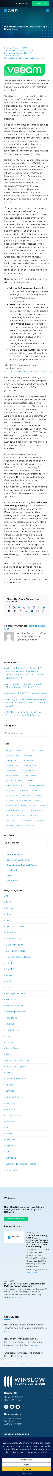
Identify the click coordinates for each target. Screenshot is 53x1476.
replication (23, 58)
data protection (27, 770)
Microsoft (11, 999)
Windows (11, 1158)
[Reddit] (24, 607)
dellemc (35, 775)
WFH (19, 825)
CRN (8, 920)
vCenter (10, 1121)
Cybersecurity (13, 938)
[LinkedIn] (29, 607)
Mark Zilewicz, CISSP (17, 48)
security (9, 815)
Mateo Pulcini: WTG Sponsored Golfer (26, 693)
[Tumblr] (14, 611)
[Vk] (26, 611)
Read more (31, 1272)
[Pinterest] (20, 611)
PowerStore (11, 805)
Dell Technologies (15, 951)
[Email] (37, 611)
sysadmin (11, 1109)
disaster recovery (14, 780)
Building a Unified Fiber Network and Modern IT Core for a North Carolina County (26, 702)
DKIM (9, 963)
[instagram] (6, 1407)
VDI (8, 1127)
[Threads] (9, 611)
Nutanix (10, 1042)
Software (11, 1091)
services (21, 815)
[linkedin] (17, 1407)
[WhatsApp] (39, 607)
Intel (8, 981)
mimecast (24, 790)
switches (10, 820)
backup (13, 58)
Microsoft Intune (15, 1005)
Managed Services (16, 993)
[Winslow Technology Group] (11, 9)
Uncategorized (14, 1115)
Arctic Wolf (29, 750)
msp (34, 790)
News (26, 53)
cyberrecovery (13, 765)
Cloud (9, 914)
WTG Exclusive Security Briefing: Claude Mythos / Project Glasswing (24, 1284)
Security (10, 1084)
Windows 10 (31, 825)
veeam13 (41, 58)
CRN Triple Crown (15, 926)
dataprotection (13, 775)
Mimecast (11, 1018)
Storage (32, 815)
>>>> (6, 1331)
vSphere (10, 825)
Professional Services (17, 1060)
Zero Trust (11, 1170)
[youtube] (12, 1407)
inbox (9, 975)
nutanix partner (24, 800)
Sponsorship (13, 1097)
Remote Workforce (16, 1078)
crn (18, 755)
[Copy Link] (43, 611)
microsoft (10, 790)
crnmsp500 (28, 755)
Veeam (33, 53)
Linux (9, 987)
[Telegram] (43, 607)
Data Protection (15, 944)
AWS (41, 750)
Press (23, 805)
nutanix (9, 800)
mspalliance (11, 795)
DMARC (30, 780)
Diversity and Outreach (18, 957)
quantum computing (16, 810)
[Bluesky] (19, 607)
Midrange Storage (16, 1011)
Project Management (17, 1066)
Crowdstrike (12, 932)
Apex (18, 750)
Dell (26, 775)
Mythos (10, 1024)
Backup (19, 53)
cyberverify (11, 770)
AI (7, 896)
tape (20, 820)
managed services (14, 785)
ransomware (36, 810)
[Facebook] (9, 607)
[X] (14, 607)
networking (26, 795)
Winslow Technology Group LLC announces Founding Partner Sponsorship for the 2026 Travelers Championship (37, 1241)
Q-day (43, 805)
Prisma (33, 805)
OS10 (37, 800)
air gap (9, 750)
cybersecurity (29, 765)
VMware (40, 820)
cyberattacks (27, 760)
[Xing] (31, 611)
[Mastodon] (34, 607)
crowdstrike (11, 760)
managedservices (35, 785)
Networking (12, 1030)
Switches (11, 1103)
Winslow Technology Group (21, 1164)
